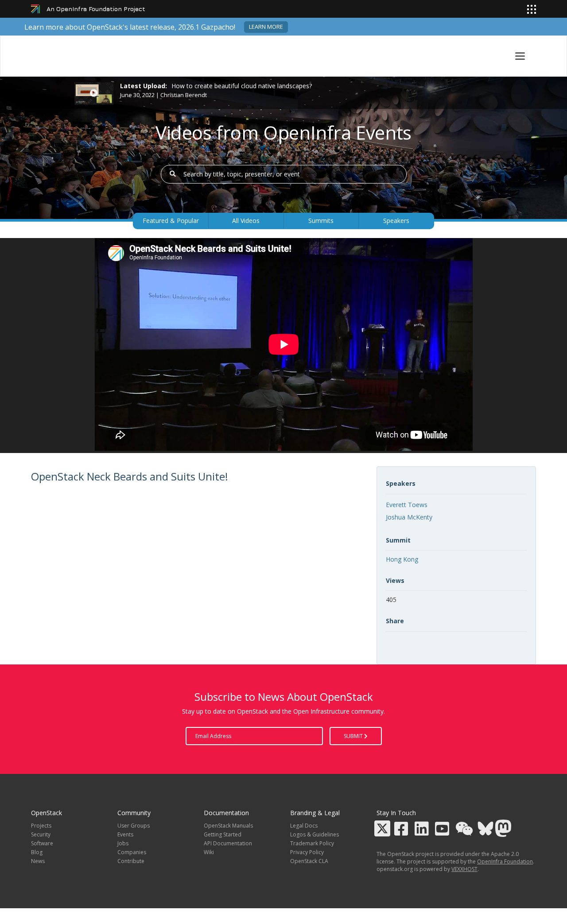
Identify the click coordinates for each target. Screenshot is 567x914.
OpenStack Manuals (228, 825)
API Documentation (228, 843)
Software (42, 843)
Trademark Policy (312, 843)
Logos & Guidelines (314, 834)
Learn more (266, 27)
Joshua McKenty (409, 517)
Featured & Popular (171, 220)
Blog (37, 852)
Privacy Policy (307, 852)
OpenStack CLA (309, 861)
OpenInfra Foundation (505, 861)
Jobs (122, 843)
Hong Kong (402, 559)
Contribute (130, 861)
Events (125, 834)
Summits (321, 220)
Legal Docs (304, 825)
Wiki (209, 852)
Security (40, 834)
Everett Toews (406, 504)
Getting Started (222, 834)
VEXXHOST (464, 869)
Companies (131, 852)
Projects (41, 825)
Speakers (396, 220)
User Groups (133, 825)
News (38, 861)
